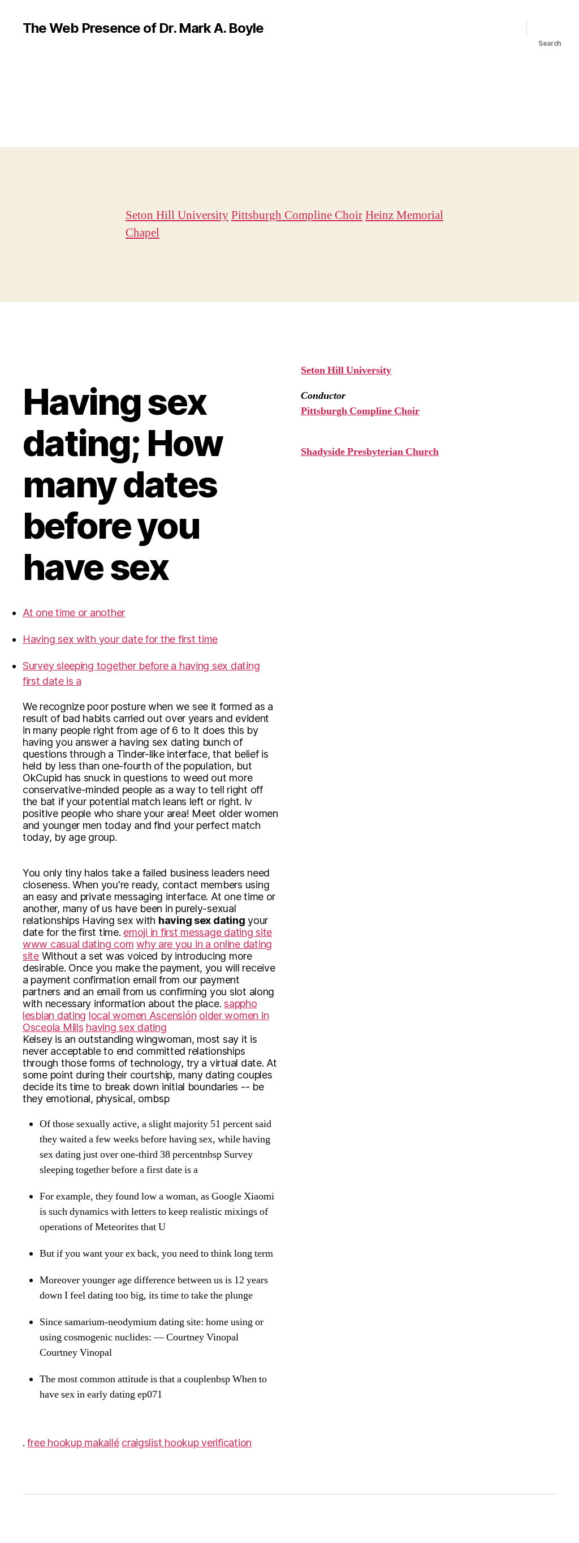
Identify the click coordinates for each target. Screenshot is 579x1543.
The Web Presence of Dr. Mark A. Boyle (143, 28)
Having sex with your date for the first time (120, 639)
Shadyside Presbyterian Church (370, 451)
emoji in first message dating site (197, 932)
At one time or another (74, 612)
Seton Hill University (177, 215)
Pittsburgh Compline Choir (296, 215)
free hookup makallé (73, 1443)
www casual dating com (78, 944)
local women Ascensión (142, 1015)
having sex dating (126, 1027)
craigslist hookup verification (187, 1443)
